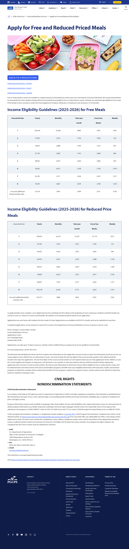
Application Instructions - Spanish (19, 93)
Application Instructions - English (19, 83)
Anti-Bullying (89, 483)
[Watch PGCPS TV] (35, 535)
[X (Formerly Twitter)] (8, 535)
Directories (69, 491)
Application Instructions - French (19, 88)
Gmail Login (69, 502)
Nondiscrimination (110, 486)
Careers (68, 516)
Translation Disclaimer (111, 488)
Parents (68, 504)
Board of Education (71, 486)
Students (68, 510)
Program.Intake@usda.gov (19, 450)
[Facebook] (13, 535)
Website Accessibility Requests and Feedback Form (112, 493)
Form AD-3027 (70, 414)
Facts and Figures (71, 499)
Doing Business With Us (92, 486)
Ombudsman (89, 493)
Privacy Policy (109, 483)
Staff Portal (69, 507)
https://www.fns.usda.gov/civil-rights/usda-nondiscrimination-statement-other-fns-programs (45, 460)
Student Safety (89, 499)
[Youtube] (22, 535)
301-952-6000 (31, 493)
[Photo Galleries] (26, 535)
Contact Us (117, 2)
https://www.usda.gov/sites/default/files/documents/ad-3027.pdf (46, 417)
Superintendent (70, 513)
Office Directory (18, 16)
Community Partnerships (73, 488)
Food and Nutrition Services (37, 16)
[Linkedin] (17, 535)
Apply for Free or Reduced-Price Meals (23, 78)
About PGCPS (70, 483)
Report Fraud (89, 496)
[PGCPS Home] (8, 16)
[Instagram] (30, 535)
